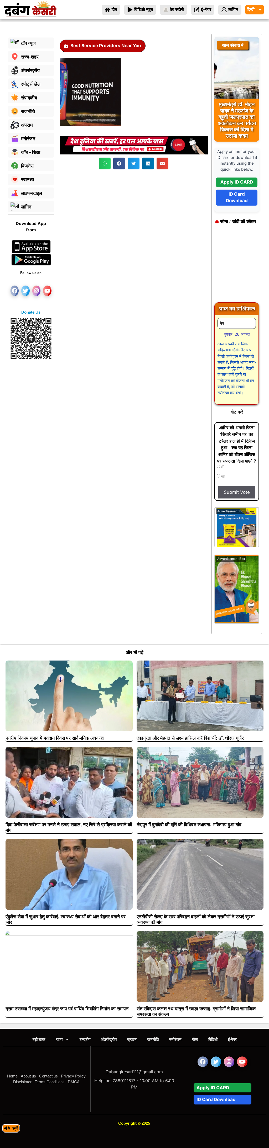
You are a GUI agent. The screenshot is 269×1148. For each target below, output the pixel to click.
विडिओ (213, 1039)
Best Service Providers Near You (105, 45)
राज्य (59, 1039)
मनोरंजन (175, 1039)
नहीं (222, 476)
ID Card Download (237, 197)
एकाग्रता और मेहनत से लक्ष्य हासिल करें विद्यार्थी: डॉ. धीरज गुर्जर (190, 738)
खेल (195, 1039)
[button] (105, 163)
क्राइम (132, 1039)
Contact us (48, 1076)
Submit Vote (237, 492)
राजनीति (153, 1039)
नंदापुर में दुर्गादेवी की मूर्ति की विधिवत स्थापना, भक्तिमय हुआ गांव (189, 824)
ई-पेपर (232, 1039)
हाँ (221, 467)
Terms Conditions (50, 1082)
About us (28, 1076)
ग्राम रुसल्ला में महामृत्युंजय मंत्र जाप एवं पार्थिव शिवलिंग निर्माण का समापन (67, 1008)
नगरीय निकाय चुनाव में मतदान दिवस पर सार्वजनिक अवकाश (55, 738)
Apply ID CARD (236, 182)
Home (12, 1076)
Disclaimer (22, 1082)
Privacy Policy (73, 1076)
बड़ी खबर (39, 1039)
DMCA (74, 1082)
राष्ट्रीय (85, 1039)
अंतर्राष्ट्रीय (109, 1039)
